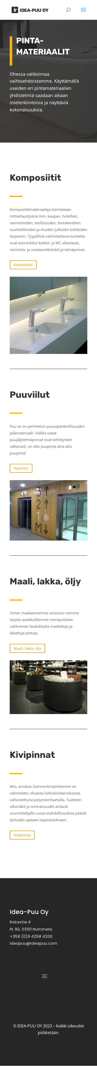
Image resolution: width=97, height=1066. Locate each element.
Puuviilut (21, 468)
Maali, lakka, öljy (27, 648)
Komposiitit (23, 264)
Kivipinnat (22, 835)
